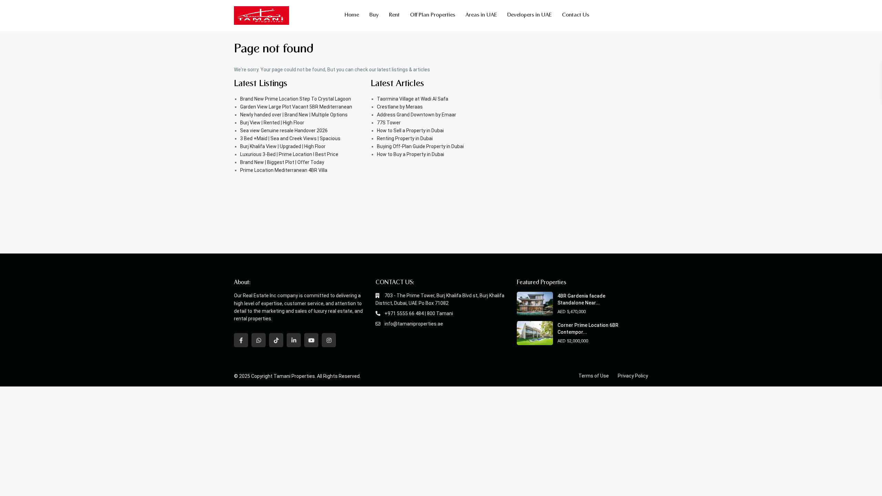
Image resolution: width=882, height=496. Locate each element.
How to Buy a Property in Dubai (410, 154)
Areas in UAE (481, 15)
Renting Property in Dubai (405, 138)
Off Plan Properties (432, 15)
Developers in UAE (529, 15)
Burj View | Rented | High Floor (272, 122)
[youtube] (311, 340)
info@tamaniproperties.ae (413, 324)
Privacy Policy (633, 376)
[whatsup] (259, 340)
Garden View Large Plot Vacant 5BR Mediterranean (296, 107)
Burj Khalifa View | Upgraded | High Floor (283, 146)
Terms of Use (593, 376)
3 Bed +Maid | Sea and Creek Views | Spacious (290, 138)
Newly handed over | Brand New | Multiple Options (294, 114)
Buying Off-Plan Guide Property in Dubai (420, 146)
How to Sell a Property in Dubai (410, 130)
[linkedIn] (294, 340)
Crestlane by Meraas (400, 107)
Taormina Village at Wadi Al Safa (412, 99)
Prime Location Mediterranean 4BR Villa (283, 170)
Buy (374, 15)
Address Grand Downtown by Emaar (416, 114)
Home (352, 15)
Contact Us (575, 15)
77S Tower (389, 122)
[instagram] (329, 340)
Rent (394, 15)
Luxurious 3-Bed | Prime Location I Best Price (289, 154)
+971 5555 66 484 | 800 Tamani (418, 313)
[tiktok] (276, 340)
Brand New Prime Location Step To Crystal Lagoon (295, 99)
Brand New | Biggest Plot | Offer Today (282, 162)
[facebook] (241, 340)
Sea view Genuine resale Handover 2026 (284, 130)
